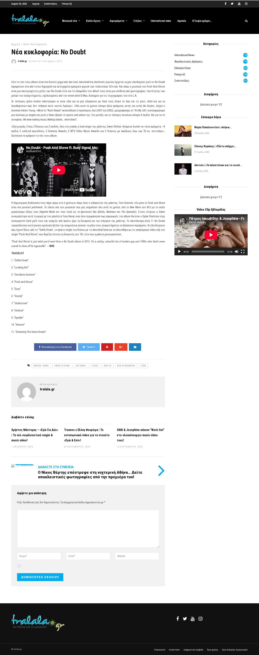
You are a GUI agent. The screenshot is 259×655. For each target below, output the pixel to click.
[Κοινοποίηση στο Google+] (121, 347)
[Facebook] (177, 619)
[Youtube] (239, 4)
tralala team (174, 650)
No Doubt (81, 366)
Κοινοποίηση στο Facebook (57, 347)
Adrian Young (41, 366)
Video (95, 366)
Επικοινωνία (159, 650)
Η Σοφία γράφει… (202, 20)
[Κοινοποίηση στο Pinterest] (107, 347)
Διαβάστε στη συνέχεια (56, 467)
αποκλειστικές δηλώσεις (188, 61)
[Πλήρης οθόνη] (243, 251)
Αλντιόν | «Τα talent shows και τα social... (218, 165)
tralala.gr (22, 61)
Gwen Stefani (62, 366)
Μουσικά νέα (69, 20)
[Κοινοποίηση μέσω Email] (135, 347)
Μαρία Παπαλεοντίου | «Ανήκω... (213, 127)
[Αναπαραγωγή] (179, 251)
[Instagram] (246, 4)
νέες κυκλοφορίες (35, 44)
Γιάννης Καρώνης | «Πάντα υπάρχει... (215, 146)
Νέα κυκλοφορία (126, 366)
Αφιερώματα (117, 20)
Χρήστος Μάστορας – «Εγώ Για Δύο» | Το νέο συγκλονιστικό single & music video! (34, 435)
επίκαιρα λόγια (182, 68)
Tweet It (90, 347)
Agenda (181, 20)
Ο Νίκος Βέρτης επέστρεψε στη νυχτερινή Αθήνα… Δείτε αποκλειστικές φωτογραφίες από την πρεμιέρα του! (90, 474)
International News (184, 55)
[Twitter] (185, 619)
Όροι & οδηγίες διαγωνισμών (235, 650)
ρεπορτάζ (179, 74)
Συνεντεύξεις (50, 3)
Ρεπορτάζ (67, 3)
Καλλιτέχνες (93, 20)
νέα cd (107, 366)
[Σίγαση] (237, 251)
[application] (211, 234)
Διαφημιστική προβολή (193, 650)
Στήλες (137, 20)
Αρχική (35, 3)
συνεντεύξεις (181, 80)
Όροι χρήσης (212, 650)
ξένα (143, 366)
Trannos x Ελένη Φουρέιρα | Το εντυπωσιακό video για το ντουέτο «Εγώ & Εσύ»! (87, 435)
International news (161, 20)
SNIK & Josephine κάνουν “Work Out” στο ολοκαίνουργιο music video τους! (140, 435)
